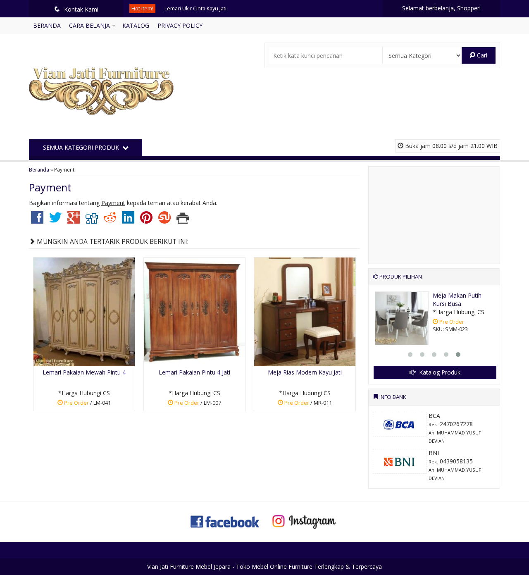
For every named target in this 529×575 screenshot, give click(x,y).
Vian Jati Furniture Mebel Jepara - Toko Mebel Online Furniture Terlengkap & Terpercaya (264, 566)
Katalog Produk (438, 372)
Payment (50, 187)
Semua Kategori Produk (82, 147)
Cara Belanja (89, 25)
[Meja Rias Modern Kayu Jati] (304, 311)
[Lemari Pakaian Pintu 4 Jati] (194, 311)
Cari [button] (481, 55)
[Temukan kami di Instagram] (303, 521)
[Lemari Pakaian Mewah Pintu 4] (84, 311)
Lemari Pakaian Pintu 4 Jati (194, 372)
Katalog (135, 25)
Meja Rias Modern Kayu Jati (305, 372)
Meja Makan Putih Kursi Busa (457, 299)
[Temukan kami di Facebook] (225, 521)
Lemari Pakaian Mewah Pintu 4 (84, 372)
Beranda (47, 25)
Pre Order (87, 404)
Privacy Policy (180, 25)
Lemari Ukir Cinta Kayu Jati (195, 8)
